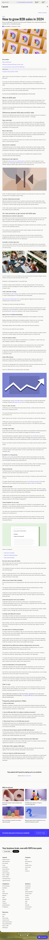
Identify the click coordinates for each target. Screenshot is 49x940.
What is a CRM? (5, 925)
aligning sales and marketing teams (16, 161)
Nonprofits (27, 904)
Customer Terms (28, 865)
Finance (26, 889)
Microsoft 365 (5, 893)
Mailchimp (4, 895)
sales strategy (14, 293)
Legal (26, 901)
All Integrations (5, 906)
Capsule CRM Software (6, 923)
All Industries (27, 908)
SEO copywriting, (13, 311)
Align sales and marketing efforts (9, 299)
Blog (3, 916)
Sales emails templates (9, 557)
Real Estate (27, 899)
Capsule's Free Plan (6, 880)
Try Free (16, 851)
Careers (26, 863)
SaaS (26, 903)
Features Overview (6, 859)
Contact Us (27, 870)
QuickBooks (4, 887)
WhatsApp (4, 899)
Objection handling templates (10, 555)
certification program (34, 481)
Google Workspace (6, 904)
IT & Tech (27, 897)
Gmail (3, 897)
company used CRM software (17, 400)
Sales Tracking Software (7, 921)
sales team (17, 402)
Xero (3, 889)
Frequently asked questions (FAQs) (10, 71)
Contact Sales (43, 2)
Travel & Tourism (28, 893)
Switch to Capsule (5, 872)
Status (5, 874)
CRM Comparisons (6, 861)
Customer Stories (5, 919)
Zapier (3, 891)
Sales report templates (9, 552)
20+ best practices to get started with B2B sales (13, 66)
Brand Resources (28, 861)
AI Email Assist (28, 885)
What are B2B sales (6, 62)
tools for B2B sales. (34, 436)
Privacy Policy (28, 867)
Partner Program (5, 876)
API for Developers (6, 885)
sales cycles (7, 457)
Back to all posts (43, 12)
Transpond (4, 903)
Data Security (5, 867)
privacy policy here (27, 775)
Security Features (5, 869)
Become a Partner (37, 2)
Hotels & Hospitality (29, 891)
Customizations (5, 870)
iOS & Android (5, 863)
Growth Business (28, 906)
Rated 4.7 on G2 (5, 2)
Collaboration (27, 887)
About (26, 859)
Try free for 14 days (40, 833)
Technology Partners (6, 878)
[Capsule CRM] (4, 6)
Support (4, 914)
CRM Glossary (5, 927)
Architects (27, 895)
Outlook (3, 901)
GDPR (26, 869)
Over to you (5, 69)
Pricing (3, 865)
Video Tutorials (5, 918)
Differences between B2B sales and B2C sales (12, 64)
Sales (3, 16)
